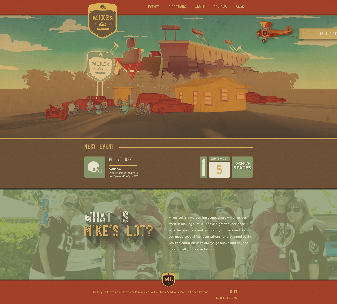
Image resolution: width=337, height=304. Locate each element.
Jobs (163, 292)
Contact (112, 292)
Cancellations (199, 292)
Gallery (98, 292)
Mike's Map (178, 292)
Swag (240, 7)
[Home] (102, 20)
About (199, 7)
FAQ (152, 292)
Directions (177, 7)
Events (154, 7)
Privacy (140, 292)
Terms (127, 292)
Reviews (220, 7)
